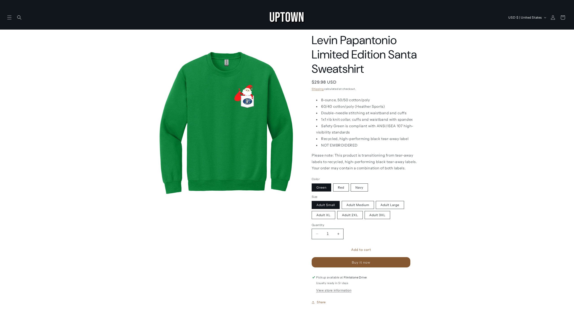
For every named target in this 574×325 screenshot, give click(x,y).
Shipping (318, 88)
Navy (359, 187)
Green (321, 187)
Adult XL (323, 215)
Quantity (318, 225)
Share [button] (321, 302)
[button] (9, 17)
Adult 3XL (377, 215)
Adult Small (325, 205)
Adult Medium (357, 205)
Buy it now (361, 262)
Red (341, 187)
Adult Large (389, 205)
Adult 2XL (350, 215)
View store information (333, 290)
